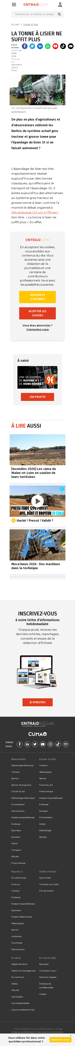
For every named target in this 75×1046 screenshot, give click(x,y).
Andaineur (16, 936)
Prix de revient (46, 890)
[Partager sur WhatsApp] (48, 46)
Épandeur (16, 830)
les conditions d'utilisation (50, 1032)
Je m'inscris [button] (38, 702)
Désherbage (45, 830)
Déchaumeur (18, 949)
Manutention (18, 811)
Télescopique (45, 772)
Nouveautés (18, 759)
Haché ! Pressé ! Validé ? (35, 520)
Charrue (15, 884)
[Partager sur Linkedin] (40, 46)
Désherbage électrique (22, 765)
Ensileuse (15, 824)
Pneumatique (18, 863)
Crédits (42, 994)
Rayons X (16, 871)
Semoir (14, 778)
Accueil (15, 24)
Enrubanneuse (18, 877)
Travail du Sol (18, 791)
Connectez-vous (37, 329)
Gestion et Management (23, 970)
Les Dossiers (17, 996)
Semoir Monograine (21, 785)
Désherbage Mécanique (23, 798)
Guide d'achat (47, 871)
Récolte (15, 856)
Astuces (15, 990)
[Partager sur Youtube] (55, 46)
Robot (14, 843)
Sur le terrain (17, 977)
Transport (16, 850)
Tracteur (15, 772)
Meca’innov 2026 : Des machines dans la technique (35, 566)
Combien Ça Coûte (49, 884)
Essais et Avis (30, 24)
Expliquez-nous (60, 1039)
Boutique (43, 964)
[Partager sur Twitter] (32, 46)
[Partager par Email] (71, 46)
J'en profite (37, 396)
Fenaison (15, 837)
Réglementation (19, 964)
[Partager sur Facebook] (25, 46)
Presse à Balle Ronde (21, 916)
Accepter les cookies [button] (37, 313)
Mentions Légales (47, 977)
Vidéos (14, 983)
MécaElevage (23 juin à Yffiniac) (34, 212)
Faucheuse (16, 942)
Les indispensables (20, 1003)
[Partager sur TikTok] (63, 46)
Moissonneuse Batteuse (23, 817)
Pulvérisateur (18, 804)
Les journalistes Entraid (22, 1009)
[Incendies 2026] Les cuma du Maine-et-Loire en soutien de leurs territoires (33, 473)
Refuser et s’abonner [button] (37, 297)
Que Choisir (45, 877)
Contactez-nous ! (48, 970)
